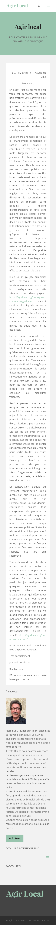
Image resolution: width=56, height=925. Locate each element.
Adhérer (14, 838)
